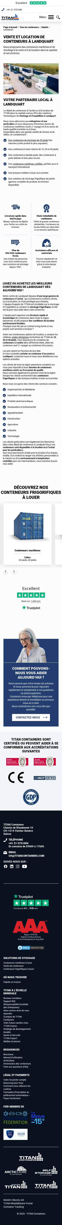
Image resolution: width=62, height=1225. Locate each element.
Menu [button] (42, 17)
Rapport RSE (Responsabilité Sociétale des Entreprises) (15, 1004)
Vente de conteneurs (13, 966)
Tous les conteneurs (29, 27)
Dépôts (45, 27)
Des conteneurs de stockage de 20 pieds (28, 140)
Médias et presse (11, 1041)
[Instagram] (17, 866)
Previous (5, 571)
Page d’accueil (10, 27)
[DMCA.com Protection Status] (31, 948)
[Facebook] (5, 866)
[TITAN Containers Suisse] (10, 17)
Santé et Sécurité (11, 1035)
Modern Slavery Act (13, 1200)
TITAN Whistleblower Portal (18, 1203)
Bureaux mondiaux (12, 998)
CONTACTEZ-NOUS (28, 717)
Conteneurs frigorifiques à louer (18, 969)
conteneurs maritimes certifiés (28, 164)
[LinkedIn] (11, 866)
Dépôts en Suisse (12, 982)
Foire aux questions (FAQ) (15, 1066)
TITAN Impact (10, 1038)
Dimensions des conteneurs (17, 1063)
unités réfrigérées (20, 337)
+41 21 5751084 (14, 10)
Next (14, 571)
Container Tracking (13, 1206)
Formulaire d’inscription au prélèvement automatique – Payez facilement (16, 1095)
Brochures (8, 1054)
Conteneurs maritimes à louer (17, 963)
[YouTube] (24, 866)
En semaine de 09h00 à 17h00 (26, 843)
